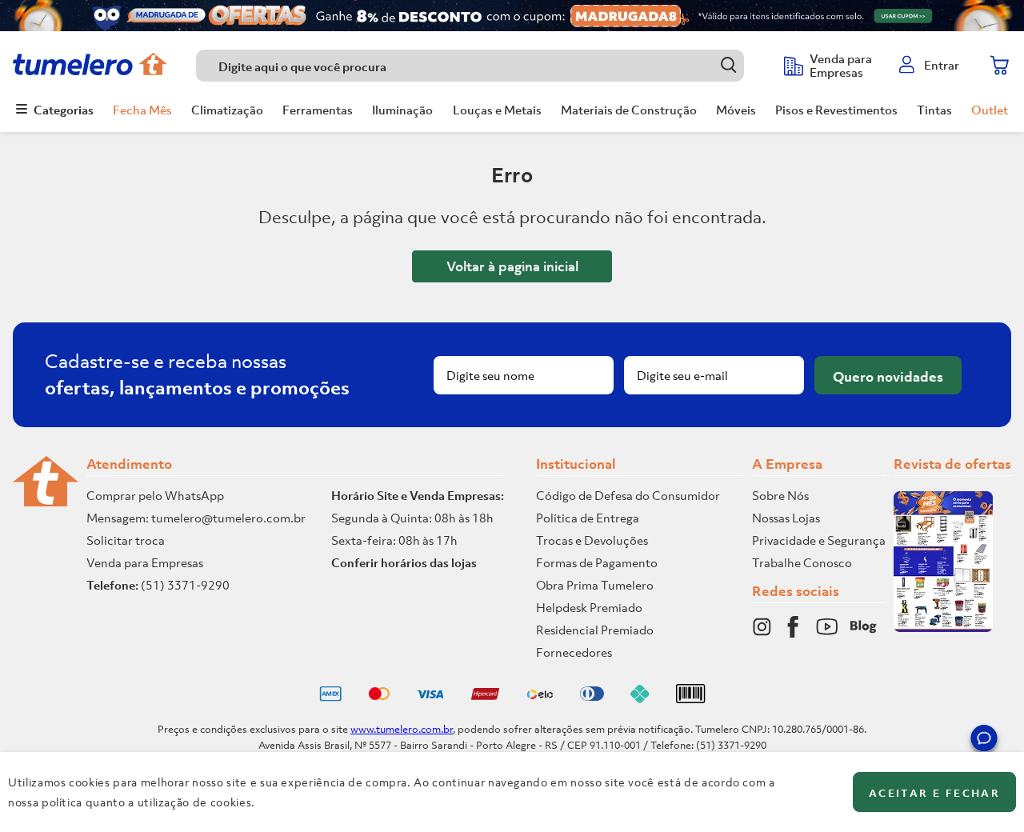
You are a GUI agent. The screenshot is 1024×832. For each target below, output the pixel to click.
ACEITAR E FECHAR (934, 793)
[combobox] (482, 66)
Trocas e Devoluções (592, 540)
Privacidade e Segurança (819, 540)
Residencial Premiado (595, 630)
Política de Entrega (587, 518)
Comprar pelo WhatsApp (155, 495)
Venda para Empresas (144, 562)
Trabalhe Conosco (802, 562)
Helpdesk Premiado (589, 607)
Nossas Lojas (786, 518)
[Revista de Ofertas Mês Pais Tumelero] (943, 627)
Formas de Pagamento (597, 562)
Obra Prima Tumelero (595, 585)
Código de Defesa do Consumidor (628, 495)
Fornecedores (574, 652)
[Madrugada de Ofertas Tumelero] (512, 15)
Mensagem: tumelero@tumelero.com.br (196, 518)
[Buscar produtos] (728, 65)
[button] (984, 741)
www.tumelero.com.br (401, 729)
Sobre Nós (780, 495)
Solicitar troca (125, 540)
